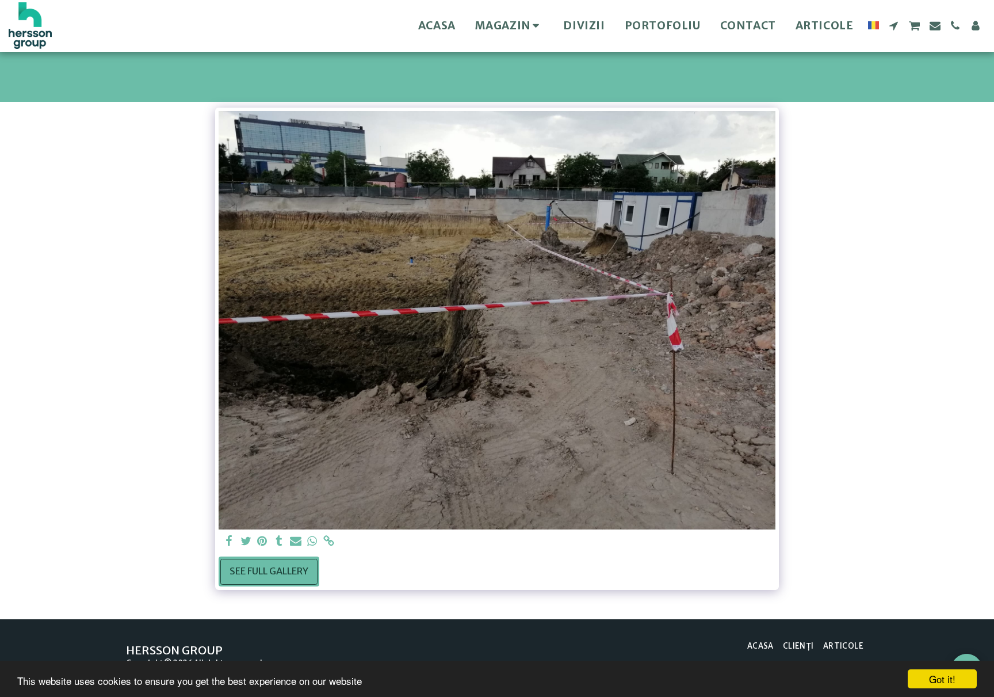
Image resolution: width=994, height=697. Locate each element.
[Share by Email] (295, 542)
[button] (893, 25)
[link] (329, 542)
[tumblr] (279, 542)
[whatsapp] (312, 542)
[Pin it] (263, 542)
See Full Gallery (269, 571)
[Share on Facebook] (229, 542)
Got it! (942, 679)
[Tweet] (246, 542)
